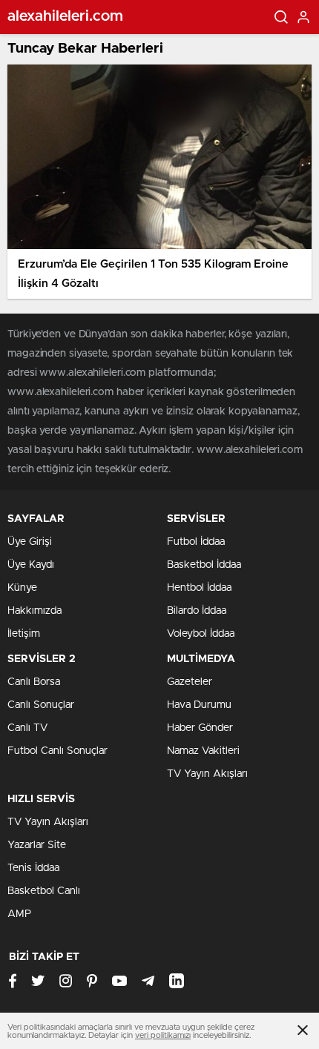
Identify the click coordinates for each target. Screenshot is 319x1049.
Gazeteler (189, 682)
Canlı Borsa (33, 682)
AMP (19, 914)
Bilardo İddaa (196, 611)
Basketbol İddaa (204, 565)
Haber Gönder (200, 728)
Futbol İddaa (196, 542)
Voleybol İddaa (200, 634)
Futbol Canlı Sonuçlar (57, 751)
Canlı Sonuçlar (40, 705)
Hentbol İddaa (199, 588)
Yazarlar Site (36, 845)
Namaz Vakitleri (203, 751)
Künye (22, 588)
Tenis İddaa (33, 868)
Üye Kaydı (30, 565)
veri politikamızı (163, 1035)
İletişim (23, 634)
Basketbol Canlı (43, 891)
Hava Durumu (199, 705)
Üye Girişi (29, 542)
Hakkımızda (34, 611)
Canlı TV (27, 728)
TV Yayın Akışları (207, 774)
